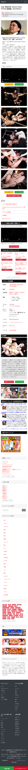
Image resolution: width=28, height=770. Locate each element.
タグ (2, 695)
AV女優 (2, 690)
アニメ (5, 591)
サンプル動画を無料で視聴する (9, 204)
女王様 (5, 551)
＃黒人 (9, 618)
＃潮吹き (9, 609)
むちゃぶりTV (5, 472)
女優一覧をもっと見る (7, 500)
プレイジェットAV (12, 760)
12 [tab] (24, 399)
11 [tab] (22, 399)
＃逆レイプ (16, 615)
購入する (7, 259)
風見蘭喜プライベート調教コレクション (11, 469)
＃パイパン (14, 609)
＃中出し (4, 609)
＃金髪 (9, 617)
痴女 (5, 573)
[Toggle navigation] (25, 2)
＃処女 (13, 612)
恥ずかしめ (12, 325)
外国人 (5, 588)
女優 (5, 566)
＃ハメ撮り (18, 612)
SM (4, 520)
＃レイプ (13, 604)
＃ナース (12, 607)
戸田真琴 (4, 493)
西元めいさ (5, 496)
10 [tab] (20, 399)
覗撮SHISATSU (6, 471)
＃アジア (4, 618)
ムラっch (4, 463)
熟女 (5, 532)
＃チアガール (5, 615)
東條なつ (16, 294)
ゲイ (5, 548)
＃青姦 (9, 610)
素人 (5, 545)
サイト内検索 (4, 699)
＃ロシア (13, 617)
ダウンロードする (14, 246)
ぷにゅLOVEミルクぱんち (6, 266)
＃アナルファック (6, 607)
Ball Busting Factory (7, 466)
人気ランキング (4, 688)
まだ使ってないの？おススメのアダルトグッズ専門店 (13, 208)
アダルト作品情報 (6, 212)
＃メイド (10, 615)
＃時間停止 (5, 604)
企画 (5, 554)
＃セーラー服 (21, 610)
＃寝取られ (19, 604)
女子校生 (6, 557)
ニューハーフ (7, 579)
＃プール (4, 612)
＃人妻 (16, 606)
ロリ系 (5, 560)
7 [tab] (15, 399)
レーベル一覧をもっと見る (8, 476)
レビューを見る (19, 84)
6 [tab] (13, 399)
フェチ (5, 523)
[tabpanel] (6, 392)
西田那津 (4, 490)
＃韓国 (17, 617)
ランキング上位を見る (14, 306)
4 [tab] (9, 399)
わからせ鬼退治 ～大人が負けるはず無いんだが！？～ (21, 269)
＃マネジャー (17, 607)
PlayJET (3, 2)
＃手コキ (4, 617)
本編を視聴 (7, 768)
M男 (5, 529)
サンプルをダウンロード (21, 768)
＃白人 (13, 618)
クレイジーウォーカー (7, 464)
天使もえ (4, 491)
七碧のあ (4, 495)
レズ (5, 570)
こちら (15, 316)
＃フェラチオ (10, 606)
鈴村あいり (5, 487)
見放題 (2, 697)
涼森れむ (4, 488)
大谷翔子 (16, 292)
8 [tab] (17, 399)
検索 (24, 510)
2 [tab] (5, 399)
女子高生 (17, 703)
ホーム (2, 686)
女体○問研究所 (12, 330)
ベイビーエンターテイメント (16, 322)
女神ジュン (5, 485)
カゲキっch (5, 461)
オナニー (6, 585)
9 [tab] (19, 399)
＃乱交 (9, 604)
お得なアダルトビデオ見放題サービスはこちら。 (12, 243)
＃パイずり (5, 606)
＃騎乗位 (21, 615)
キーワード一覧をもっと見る (9, 620)
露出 (5, 563)
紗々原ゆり (22, 292)
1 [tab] (3, 399)
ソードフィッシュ (6, 474)
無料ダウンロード (9, 381)
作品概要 (4, 215)
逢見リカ (11, 294)
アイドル (6, 542)
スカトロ (6, 526)
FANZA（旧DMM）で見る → (14, 195)
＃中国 (21, 617)
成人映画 (6, 594)
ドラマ (5, 582)
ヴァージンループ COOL (20, 256)
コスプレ (6, 576)
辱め (5, 535)
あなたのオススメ (6, 218)
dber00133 (11, 289)
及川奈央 (4, 498)
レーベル (3, 692)
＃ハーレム (20, 609)
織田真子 (11, 292)
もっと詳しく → (9, 84)
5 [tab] (11, 399)
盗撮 (5, 538)
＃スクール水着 (14, 610)
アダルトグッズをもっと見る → (14, 277)
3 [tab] (7, 399)
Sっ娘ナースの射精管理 (6, 256)
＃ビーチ (9, 612)
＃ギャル (4, 610)
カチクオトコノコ (6, 468)
